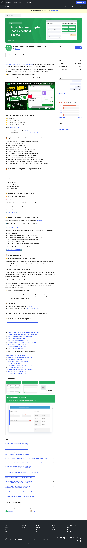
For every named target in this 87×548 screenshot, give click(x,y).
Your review (62, 117)
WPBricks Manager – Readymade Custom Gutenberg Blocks (22, 322)
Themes (23, 527)
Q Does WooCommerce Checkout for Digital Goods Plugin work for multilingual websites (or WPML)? (18, 467)
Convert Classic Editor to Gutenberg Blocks (18, 361)
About (6, 525)
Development (32, 55)
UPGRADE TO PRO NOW (11, 227)
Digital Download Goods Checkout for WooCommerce (19, 64)
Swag (54, 531)
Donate (54, 529)
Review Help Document (36, 132)
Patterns (23, 531)
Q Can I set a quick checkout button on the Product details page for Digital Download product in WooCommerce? (20, 476)
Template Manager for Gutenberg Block (17, 371)
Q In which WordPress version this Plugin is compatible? (19, 492)
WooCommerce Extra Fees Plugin (15, 324)
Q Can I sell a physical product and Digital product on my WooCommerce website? (26, 458)
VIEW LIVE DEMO (15, 127)
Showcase (23, 525)
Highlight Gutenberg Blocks (14, 363)
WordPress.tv (40, 531)
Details (8, 55)
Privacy (7, 531)
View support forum (64, 129)
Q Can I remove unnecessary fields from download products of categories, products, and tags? (18, 487)
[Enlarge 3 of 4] (53, 383)
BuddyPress (70, 531)
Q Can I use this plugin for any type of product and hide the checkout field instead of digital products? (18, 453)
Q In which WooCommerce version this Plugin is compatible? (20, 496)
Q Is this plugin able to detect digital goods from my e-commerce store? (23, 462)
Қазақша (20, 539)
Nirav (34, 511)
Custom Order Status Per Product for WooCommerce (20, 357)
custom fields (78, 86)
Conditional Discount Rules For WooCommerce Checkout (21, 342)
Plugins (22, 529)
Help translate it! (54, 10)
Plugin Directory (9, 6)
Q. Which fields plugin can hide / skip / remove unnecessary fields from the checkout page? (16, 444)
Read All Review (11, 212)
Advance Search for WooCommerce (16, 355)
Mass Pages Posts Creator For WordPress (18, 340)
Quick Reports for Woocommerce (15, 367)
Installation (23, 55)
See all (80, 117)
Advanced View (63, 93)
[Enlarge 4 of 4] (53, 396)
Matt (69, 527)
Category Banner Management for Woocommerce (20, 336)
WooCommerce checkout (76, 89)
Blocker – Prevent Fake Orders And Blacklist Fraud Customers (23, 332)
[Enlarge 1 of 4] (19, 383)
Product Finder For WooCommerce (16, 338)
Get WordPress (80, 2)
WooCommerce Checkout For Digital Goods (18, 344)
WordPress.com (71, 525)
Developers (39, 529)
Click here (27, 130)
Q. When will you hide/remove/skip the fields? (16, 449)
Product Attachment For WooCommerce (17, 330)
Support (80, 55)
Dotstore (17, 49)
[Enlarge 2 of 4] (36, 383)
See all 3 (80, 78)
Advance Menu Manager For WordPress (17, 346)
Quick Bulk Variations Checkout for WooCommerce (20, 365)
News (6, 527)
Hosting (7, 529)
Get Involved (55, 525)
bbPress (69, 529)
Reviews (15, 55)
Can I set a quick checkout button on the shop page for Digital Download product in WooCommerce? (18, 482)
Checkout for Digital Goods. (75, 83)
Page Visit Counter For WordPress (16, 348)
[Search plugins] (19, 15)
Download (78, 47)
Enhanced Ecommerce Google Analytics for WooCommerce (22, 334)
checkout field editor (77, 81)
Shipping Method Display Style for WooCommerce (20, 369)
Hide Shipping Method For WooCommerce (18, 328)
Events (53, 527)
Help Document (36, 308)
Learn (37, 525)
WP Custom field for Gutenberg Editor (17, 373)
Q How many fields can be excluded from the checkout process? (21, 472)
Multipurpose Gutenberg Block (15, 359)
